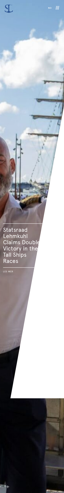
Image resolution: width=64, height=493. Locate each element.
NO (50, 8)
